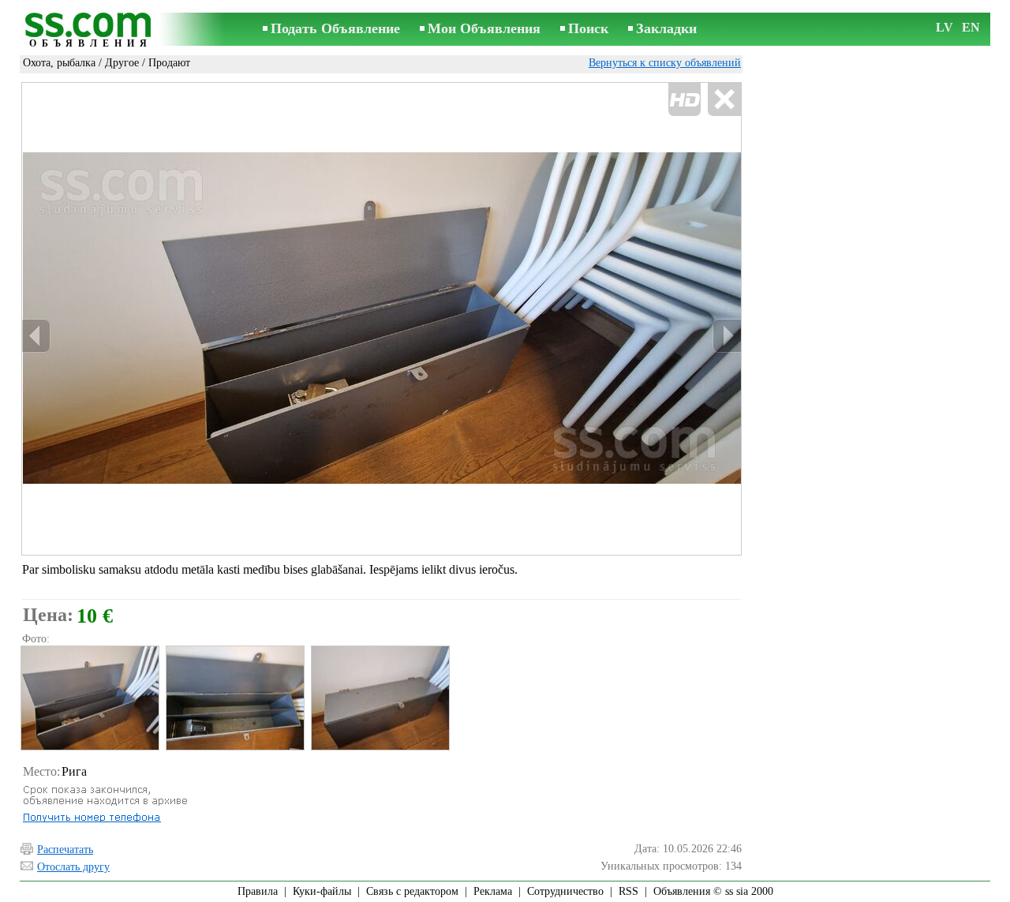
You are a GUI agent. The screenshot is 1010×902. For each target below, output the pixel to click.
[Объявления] (91, 30)
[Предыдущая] (36, 336)
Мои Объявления (484, 28)
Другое (122, 63)
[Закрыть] (724, 100)
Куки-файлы (322, 891)
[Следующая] (727, 336)
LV (944, 27)
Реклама (492, 891)
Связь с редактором (412, 891)
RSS (628, 891)
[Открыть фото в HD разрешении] (381, 319)
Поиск (588, 28)
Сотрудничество (565, 891)
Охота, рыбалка (59, 63)
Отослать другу (73, 867)
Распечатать (65, 849)
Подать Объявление (335, 28)
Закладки (666, 28)
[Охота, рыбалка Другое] (89, 698)
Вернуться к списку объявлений (665, 63)
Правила (258, 891)
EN (971, 27)
